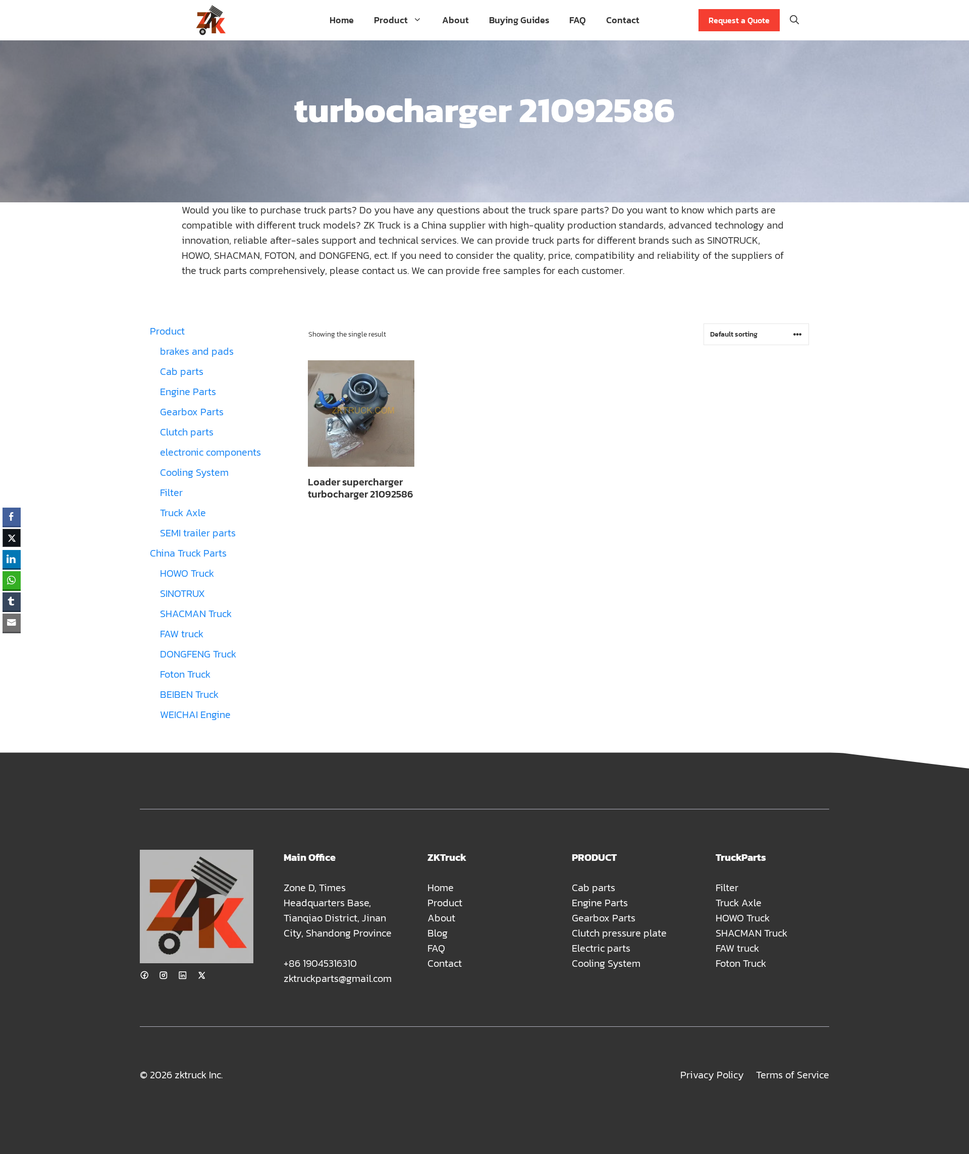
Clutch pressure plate (619, 933)
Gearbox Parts (603, 917)
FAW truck (737, 948)
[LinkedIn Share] (12, 559)
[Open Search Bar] (794, 20)
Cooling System (606, 963)
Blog (437, 933)
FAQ (577, 20)
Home (342, 20)
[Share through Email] (12, 623)
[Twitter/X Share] (12, 538)
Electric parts (601, 948)
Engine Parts (600, 902)
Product (391, 20)
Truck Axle (739, 902)
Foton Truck (741, 963)
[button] (12, 642)
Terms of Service (792, 1074)
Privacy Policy (712, 1074)
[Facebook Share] (12, 517)
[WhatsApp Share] (12, 580)
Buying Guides (519, 20)
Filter (727, 887)
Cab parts (593, 887)
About (455, 20)
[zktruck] (210, 20)
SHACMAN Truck (751, 933)
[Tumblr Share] (12, 601)
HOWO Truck (743, 917)
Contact (622, 20)
